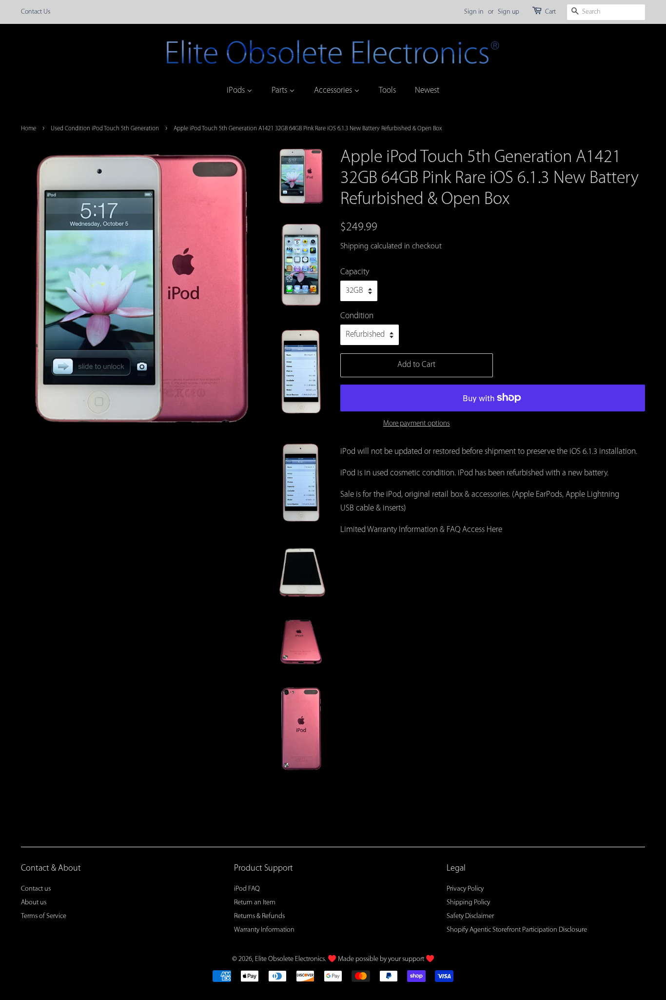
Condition (356, 316)
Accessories (334, 90)
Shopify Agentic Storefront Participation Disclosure (517, 930)
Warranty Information (264, 930)
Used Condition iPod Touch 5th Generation (105, 128)
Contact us (36, 889)
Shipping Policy (468, 902)
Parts (280, 90)
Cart (550, 12)
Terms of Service (43, 916)
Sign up (508, 12)
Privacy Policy (465, 889)
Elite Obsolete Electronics (290, 959)
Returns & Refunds (259, 916)
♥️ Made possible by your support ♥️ (381, 959)
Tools (387, 90)
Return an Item (254, 902)
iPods (237, 90)
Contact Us (35, 12)
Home (28, 128)
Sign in (474, 12)
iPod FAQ (247, 889)
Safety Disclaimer (470, 916)
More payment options (416, 424)
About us (33, 902)
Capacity (354, 272)
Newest (427, 90)
